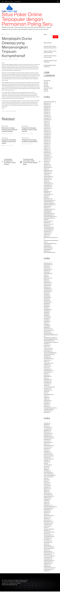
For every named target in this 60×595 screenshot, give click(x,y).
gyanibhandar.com (48, 291)
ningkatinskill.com (47, 376)
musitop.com (46, 391)
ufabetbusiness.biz (48, 302)
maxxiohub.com (47, 127)
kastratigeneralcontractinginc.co (50, 337)
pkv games (7, 34)
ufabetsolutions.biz (48, 309)
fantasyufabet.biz (47, 297)
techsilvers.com (47, 375)
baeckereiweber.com (48, 263)
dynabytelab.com (47, 109)
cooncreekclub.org (47, 429)
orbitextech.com (47, 192)
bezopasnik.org (47, 512)
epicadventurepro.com (48, 176)
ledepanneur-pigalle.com (49, 529)
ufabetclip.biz (46, 294)
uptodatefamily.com (48, 390)
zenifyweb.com (47, 195)
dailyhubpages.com (48, 210)
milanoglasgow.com (48, 538)
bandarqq (17, 580)
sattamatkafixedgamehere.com (50, 216)
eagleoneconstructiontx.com (50, 204)
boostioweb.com (47, 104)
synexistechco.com (48, 119)
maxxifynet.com (47, 115)
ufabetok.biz (46, 322)
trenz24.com (46, 481)
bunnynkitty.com (47, 511)
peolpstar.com (47, 444)
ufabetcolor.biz (47, 304)
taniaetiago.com (47, 403)
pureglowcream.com (48, 505)
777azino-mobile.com (48, 348)
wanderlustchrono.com (48, 183)
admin (11, 59)
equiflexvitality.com (48, 206)
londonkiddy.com (47, 244)
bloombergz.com (47, 470)
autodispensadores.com (49, 227)
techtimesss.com (47, 448)
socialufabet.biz (47, 310)
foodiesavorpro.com (48, 173)
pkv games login (47, 80)
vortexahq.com (47, 124)
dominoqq (46, 83)
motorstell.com (47, 451)
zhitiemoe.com (47, 397)
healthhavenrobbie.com (48, 201)
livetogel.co (46, 197)
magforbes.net (47, 460)
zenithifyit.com (47, 125)
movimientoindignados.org (49, 387)
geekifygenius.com (48, 191)
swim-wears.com (47, 441)
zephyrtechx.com (47, 142)
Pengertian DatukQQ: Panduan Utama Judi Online (9, 141)
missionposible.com (48, 554)
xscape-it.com (47, 346)
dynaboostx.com (47, 148)
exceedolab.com (47, 161)
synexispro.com (47, 234)
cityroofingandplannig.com (49, 354)
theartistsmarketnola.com (49, 532)
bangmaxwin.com (47, 517)
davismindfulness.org (48, 247)
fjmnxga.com (46, 514)
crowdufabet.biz (47, 325)
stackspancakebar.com (48, 535)
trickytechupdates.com (48, 561)
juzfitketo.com (47, 404)
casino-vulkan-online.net (49, 548)
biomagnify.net (47, 412)
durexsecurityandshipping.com (50, 352)
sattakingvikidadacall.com (49, 213)
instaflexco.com (47, 149)
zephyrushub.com (47, 106)
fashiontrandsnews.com (49, 330)
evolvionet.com (47, 110)
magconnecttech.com (48, 194)
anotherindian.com (48, 400)
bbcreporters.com (47, 331)
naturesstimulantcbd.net (49, 409)
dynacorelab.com (47, 118)
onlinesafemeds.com (48, 290)
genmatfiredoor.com (48, 198)
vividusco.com (47, 122)
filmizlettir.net (46, 426)
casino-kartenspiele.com (49, 473)
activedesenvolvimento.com (49, 209)
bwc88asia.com (47, 364)
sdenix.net (46, 463)
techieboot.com (47, 272)
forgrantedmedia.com (48, 442)
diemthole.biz (46, 490)
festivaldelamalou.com (48, 436)
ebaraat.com (46, 279)
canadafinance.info (48, 524)
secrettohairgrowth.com (49, 508)
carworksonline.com (48, 447)
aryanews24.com (47, 345)
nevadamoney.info (47, 526)
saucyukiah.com (47, 423)
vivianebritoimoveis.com (49, 458)
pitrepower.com (47, 549)
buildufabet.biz (47, 327)
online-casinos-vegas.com (49, 555)
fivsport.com (46, 378)
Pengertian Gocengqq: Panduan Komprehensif (29, 140)
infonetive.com (47, 518)
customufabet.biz (47, 316)
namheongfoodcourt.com (49, 536)
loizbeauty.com (47, 484)
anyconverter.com (47, 485)
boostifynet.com (47, 139)
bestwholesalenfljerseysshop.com (51, 339)
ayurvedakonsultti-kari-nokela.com (51, 342)
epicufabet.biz (47, 319)
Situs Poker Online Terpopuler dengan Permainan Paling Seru (27, 19)
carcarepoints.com (48, 369)
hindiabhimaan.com (48, 563)
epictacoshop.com (47, 520)
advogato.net (46, 467)
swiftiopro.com (47, 155)
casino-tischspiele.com (48, 476)
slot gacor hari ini (5, 583)
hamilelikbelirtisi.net (48, 156)
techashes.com (47, 266)
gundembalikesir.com (48, 273)
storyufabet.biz (47, 318)
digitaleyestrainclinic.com (49, 552)
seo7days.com (47, 503)
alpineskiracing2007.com (49, 546)
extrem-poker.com (47, 366)
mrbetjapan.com (47, 499)
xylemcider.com (47, 401)
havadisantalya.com (48, 269)
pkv (2, 580)
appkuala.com (47, 502)
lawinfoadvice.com (48, 381)
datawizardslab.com (48, 167)
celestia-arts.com (47, 432)
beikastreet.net (47, 424)
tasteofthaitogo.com (48, 509)
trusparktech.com (47, 136)
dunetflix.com (46, 385)
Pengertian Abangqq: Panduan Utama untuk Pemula (29, 129)
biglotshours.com (47, 287)
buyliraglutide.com (47, 288)
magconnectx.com (48, 233)
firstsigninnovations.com (49, 438)
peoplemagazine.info (48, 264)
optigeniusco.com (47, 131)
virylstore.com (47, 449)
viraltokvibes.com (47, 457)
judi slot (5, 580)
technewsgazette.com (48, 494)
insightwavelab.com (48, 177)
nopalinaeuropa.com (48, 410)
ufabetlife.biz (46, 307)
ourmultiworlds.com (48, 427)
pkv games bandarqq (48, 88)
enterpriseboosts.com (48, 472)
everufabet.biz (47, 324)
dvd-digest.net (47, 530)
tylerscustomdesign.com (49, 445)
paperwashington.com (48, 221)
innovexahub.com (47, 116)
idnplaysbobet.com (48, 212)
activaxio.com (47, 162)
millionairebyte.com (48, 249)
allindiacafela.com (47, 545)
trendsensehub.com (48, 186)
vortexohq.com (47, 174)
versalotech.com (47, 158)
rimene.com (46, 527)
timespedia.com (47, 487)
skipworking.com (47, 482)
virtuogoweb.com (47, 285)
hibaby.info (46, 219)
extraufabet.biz (47, 306)
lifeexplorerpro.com (48, 179)
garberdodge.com (47, 439)
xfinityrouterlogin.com (48, 557)
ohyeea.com (46, 395)
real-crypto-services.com (49, 358)
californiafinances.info (48, 523)
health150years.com (48, 452)
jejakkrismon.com (47, 488)
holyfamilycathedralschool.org (50, 243)
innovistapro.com (47, 151)
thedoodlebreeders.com (48, 370)
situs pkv (10, 581)
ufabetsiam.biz (47, 298)
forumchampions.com (48, 433)
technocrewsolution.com (49, 455)
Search (45, 34)
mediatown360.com (48, 551)
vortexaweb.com (47, 130)
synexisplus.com (47, 112)
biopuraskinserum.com (48, 521)
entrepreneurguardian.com (49, 218)
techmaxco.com (47, 159)
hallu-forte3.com (47, 539)
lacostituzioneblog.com (48, 394)
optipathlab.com (47, 107)
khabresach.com (47, 564)
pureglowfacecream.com (49, 496)
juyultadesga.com (47, 357)
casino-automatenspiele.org (49, 475)
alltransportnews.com (48, 328)
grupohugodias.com (48, 372)
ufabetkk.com (47, 491)
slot (7, 126)
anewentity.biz (47, 500)
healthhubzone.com (48, 278)
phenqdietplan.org (47, 382)
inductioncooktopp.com (49, 228)
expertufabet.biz (47, 296)
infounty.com (46, 361)
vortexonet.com (47, 113)
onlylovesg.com (47, 207)
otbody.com (46, 478)
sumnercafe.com (47, 384)
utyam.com (46, 393)
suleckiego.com (47, 570)
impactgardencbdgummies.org (50, 407)
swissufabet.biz (47, 300)
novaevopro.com (47, 134)
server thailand (23, 581)
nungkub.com (47, 398)
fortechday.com (47, 251)
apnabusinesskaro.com (48, 569)
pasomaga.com (47, 406)
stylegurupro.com (47, 165)
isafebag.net (46, 469)
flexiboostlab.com (47, 152)
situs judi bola (11, 580)
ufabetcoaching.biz (48, 246)
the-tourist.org (47, 466)
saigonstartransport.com (49, 515)
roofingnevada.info (48, 231)
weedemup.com (47, 222)
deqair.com (46, 373)
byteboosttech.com (48, 282)
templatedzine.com (48, 379)
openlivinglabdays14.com (49, 340)
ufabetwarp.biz (47, 293)
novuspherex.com (47, 133)
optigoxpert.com (47, 143)
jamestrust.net (47, 479)
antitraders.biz (47, 343)
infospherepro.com (48, 171)
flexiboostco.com (47, 103)
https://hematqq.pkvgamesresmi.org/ (9, 584)
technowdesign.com (48, 351)
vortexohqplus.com (48, 153)
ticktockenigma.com (48, 188)
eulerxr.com (46, 189)
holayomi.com (47, 236)
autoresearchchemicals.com (49, 567)
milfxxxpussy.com (47, 388)
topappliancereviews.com (49, 560)
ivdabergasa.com (47, 355)
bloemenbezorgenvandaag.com (50, 506)
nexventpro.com (47, 140)
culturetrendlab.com (48, 185)
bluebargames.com (48, 435)
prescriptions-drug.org (48, 454)
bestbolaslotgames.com (49, 215)
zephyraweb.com (47, 128)
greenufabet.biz (47, 303)
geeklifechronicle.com (48, 170)
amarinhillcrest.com (48, 464)
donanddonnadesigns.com (49, 203)
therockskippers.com (48, 542)
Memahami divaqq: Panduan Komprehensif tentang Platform (9, 129)
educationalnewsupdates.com (50, 101)
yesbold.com (46, 276)
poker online (46, 86)
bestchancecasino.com (48, 224)
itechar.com (46, 275)
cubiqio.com (46, 168)
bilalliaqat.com (47, 225)
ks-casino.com (47, 367)
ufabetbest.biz (47, 313)
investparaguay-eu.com (48, 363)
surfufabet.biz (47, 312)
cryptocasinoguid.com (48, 333)
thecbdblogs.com (47, 566)
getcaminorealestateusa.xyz (49, 252)
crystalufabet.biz (47, 321)
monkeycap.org (47, 461)
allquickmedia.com (48, 493)
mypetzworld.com (47, 360)
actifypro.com (47, 146)
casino (4, 34)
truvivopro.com (47, 121)
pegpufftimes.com (47, 430)
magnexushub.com (48, 284)
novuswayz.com (47, 145)
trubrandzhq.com (47, 137)
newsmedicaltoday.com (49, 230)
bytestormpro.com (47, 182)
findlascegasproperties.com (49, 200)
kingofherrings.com (48, 497)
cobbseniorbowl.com (48, 349)
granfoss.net (46, 544)
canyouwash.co (47, 267)
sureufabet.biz (47, 315)
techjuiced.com (47, 281)
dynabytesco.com (47, 164)
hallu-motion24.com (48, 540)
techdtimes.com (47, 270)
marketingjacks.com (48, 558)
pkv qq (19, 583)
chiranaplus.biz (47, 533)
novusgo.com (46, 180)
